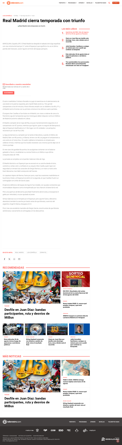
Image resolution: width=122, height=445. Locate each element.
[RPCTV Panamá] (37, 432)
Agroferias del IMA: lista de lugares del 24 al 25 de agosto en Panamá (77, 33)
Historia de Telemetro (25, 435)
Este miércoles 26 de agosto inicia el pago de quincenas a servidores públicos (77, 55)
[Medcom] (92, 432)
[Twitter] (9, 259)
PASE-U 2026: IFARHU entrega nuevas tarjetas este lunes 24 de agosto (74, 381)
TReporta (62, 2)
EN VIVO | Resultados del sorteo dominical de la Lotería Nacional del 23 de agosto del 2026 (75, 293)
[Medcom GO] (29, 432)
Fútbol (16, 15)
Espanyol (43, 252)
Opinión (81, 2)
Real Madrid (19, 252)
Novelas (89, 2)
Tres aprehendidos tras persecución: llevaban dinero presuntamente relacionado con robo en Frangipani (77, 63)
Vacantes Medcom (38, 435)
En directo (116, 2)
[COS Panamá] (53, 432)
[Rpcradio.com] (69, 432)
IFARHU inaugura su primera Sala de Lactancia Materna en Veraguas (75, 316)
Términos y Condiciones (10, 435)
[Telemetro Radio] (85, 432)
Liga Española (32, 252)
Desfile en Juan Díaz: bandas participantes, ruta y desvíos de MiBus (26, 313)
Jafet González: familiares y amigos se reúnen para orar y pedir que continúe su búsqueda (77, 47)
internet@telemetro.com (11, 441)
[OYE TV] (45, 432)
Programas (72, 2)
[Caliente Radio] (77, 432)
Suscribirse (8, 93)
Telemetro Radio (100, 2)
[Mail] (19, 259)
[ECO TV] (61, 432)
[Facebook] (4, 259)
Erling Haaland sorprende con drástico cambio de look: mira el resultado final (35, 342)
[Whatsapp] (14, 259)
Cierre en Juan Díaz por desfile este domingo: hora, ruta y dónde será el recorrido (77, 40)
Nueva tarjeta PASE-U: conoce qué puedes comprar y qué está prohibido (75, 305)
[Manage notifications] (117, 441)
